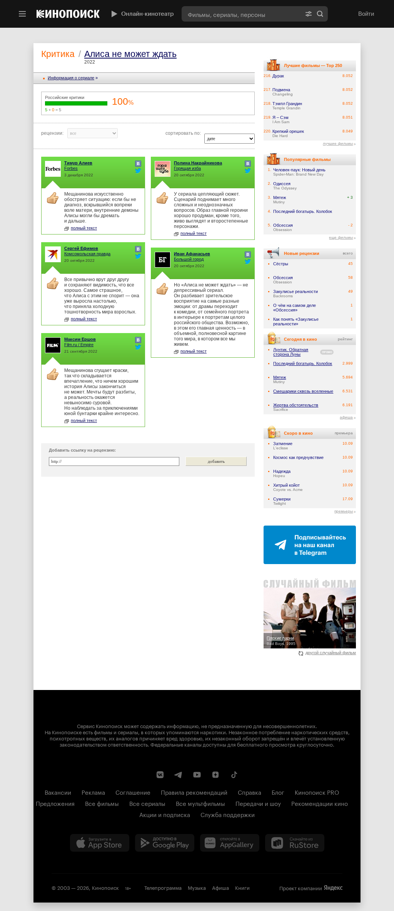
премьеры (343, 511)
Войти (366, 13)
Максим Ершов (80, 339)
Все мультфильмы (200, 802)
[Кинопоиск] (68, 14)
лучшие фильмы (338, 143)
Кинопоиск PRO (317, 791)
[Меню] (22, 13)
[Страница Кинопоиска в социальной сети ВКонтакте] (160, 774)
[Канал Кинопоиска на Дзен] (215, 774)
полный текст (84, 228)
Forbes (71, 168)
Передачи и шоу (258, 802)
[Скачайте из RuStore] (294, 843)
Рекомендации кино (319, 802)
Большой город (189, 259)
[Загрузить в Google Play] (164, 843)
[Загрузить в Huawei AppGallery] (229, 843)
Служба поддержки (227, 814)
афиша (346, 417)
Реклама (93, 791)
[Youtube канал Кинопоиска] (197, 774)
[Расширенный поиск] (308, 14)
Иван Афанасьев (192, 253)
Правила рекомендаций (194, 791)
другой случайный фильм (331, 652)
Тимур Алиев (78, 163)
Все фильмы (102, 802)
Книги (242, 887)
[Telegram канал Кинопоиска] (178, 774)
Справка (249, 791)
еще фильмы (341, 237)
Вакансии (58, 791)
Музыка (197, 887)
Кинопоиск (105, 887)
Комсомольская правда (87, 253)
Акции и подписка (164, 814)
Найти (320, 14)
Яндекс (333, 887)
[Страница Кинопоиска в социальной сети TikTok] (234, 774)
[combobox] (241, 14)
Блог (278, 791)
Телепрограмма (163, 887)
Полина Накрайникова (198, 163)
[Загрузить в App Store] (99, 843)
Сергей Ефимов (81, 248)
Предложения (55, 802)
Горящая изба (187, 168)
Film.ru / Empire (78, 344)
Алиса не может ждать (130, 54)
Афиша (220, 887)
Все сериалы (147, 802)
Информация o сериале (71, 77)
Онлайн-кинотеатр (147, 13)
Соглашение (132, 791)
